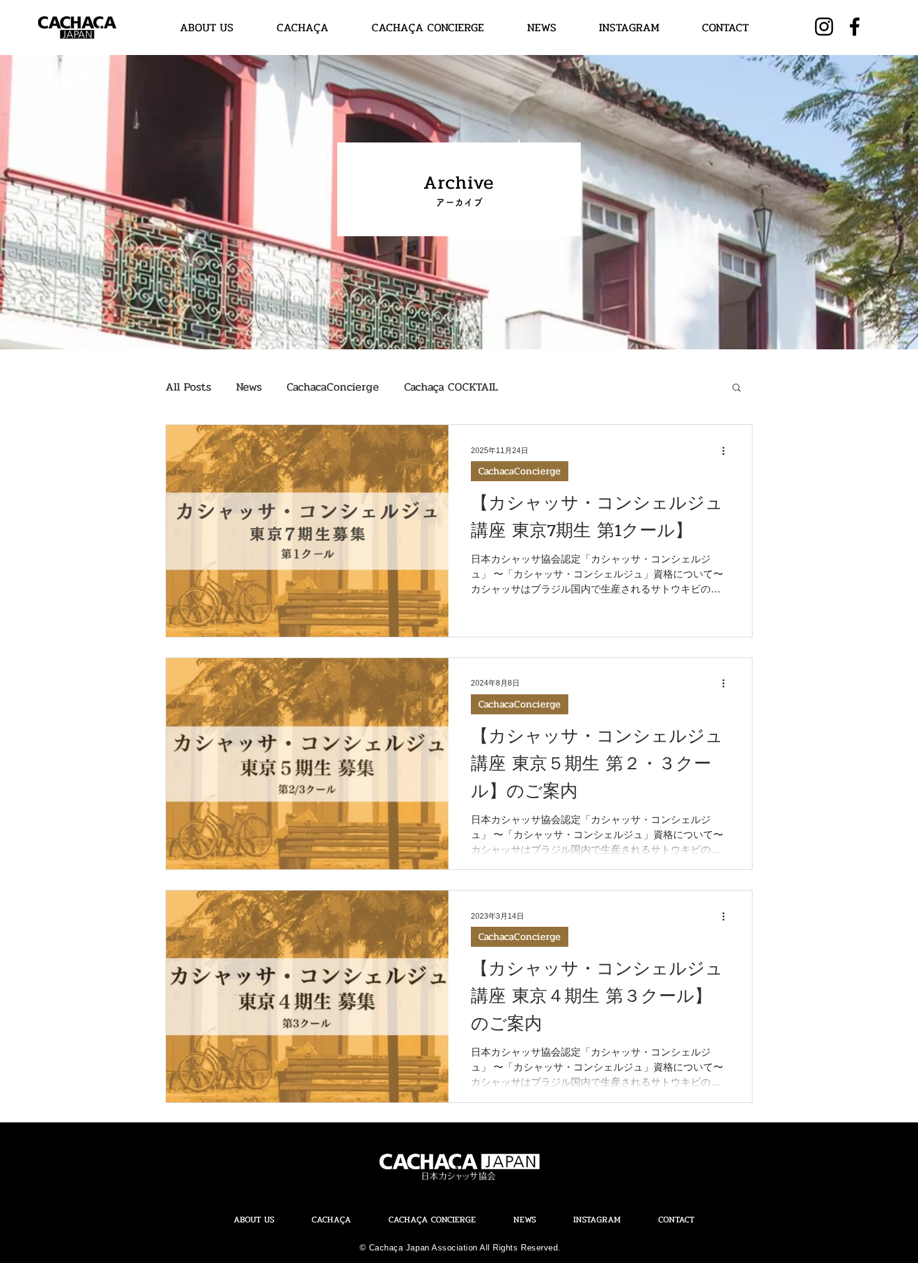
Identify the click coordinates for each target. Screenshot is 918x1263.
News (249, 387)
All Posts (188, 387)
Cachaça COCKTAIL (451, 387)
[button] (737, 388)
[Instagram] (824, 26)
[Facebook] (854, 26)
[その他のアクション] (727, 450)
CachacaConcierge (333, 387)
